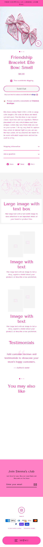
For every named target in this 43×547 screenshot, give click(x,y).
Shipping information (12, 146)
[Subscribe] (35, 484)
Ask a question (9, 154)
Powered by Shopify (29, 528)
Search (21, 516)
